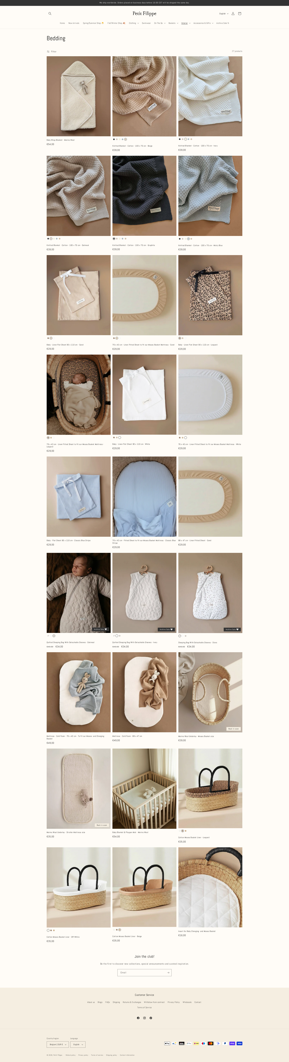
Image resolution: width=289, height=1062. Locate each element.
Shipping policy (111, 1055)
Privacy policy (83, 1055)
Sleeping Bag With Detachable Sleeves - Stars (197, 642)
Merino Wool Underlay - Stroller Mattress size (66, 832)
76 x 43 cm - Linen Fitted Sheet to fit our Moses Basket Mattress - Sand (143, 345)
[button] (50, 13)
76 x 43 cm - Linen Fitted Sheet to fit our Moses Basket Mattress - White (209, 444)
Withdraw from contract (154, 1002)
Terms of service (97, 1055)
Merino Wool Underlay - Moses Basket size (196, 736)
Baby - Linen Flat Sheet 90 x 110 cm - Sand (65, 345)
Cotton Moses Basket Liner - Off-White (63, 937)
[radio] (114, 139)
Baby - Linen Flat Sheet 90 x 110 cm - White (131, 444)
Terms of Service (144, 1007)
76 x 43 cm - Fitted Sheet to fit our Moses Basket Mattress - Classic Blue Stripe (144, 541)
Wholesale (187, 1002)
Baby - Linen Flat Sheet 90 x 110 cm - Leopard (198, 345)
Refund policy (70, 1055)
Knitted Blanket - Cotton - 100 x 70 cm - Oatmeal (68, 245)
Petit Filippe (57, 1055)
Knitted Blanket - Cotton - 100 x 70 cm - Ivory (198, 146)
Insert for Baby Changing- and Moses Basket (197, 931)
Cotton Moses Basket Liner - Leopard (194, 837)
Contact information (127, 1055)
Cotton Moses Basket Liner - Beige (127, 936)
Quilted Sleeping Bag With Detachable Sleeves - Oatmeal (70, 642)
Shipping (116, 1002)
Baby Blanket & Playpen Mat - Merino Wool (130, 832)
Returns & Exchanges (132, 1002)
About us (91, 1002)
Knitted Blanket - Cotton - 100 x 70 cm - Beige (132, 146)
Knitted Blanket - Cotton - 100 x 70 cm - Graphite (133, 245)
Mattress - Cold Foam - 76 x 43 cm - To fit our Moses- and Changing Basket (75, 737)
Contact (197, 1002)
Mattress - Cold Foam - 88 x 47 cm (127, 736)
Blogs (100, 1002)
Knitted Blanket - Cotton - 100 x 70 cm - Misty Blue (200, 245)
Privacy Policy (174, 1002)
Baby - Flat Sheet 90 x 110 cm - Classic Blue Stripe (69, 540)
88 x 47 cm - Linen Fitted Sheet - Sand (194, 540)
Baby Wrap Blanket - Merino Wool (61, 140)
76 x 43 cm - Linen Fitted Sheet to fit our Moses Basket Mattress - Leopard (75, 445)
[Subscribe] (168, 972)
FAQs (107, 1002)
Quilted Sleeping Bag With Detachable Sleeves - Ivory (134, 642)
